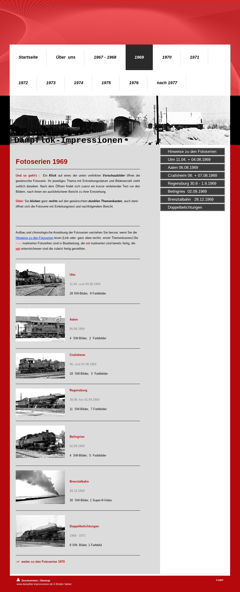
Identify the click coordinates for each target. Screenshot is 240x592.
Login (219, 579)
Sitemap (45, 580)
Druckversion (30, 580)
